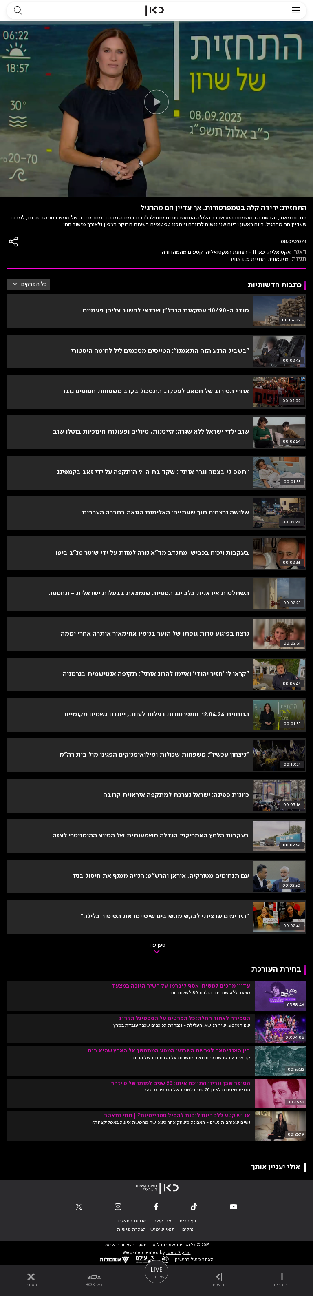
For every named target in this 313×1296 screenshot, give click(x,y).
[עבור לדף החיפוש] (17, 11)
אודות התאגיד (131, 1220)
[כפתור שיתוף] (14, 242)
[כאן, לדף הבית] (154, 10)
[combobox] (28, 284)
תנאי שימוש (162, 1229)
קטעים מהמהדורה (182, 252)
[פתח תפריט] (296, 10)
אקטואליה (279, 252)
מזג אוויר (279, 259)
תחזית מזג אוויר (247, 259)
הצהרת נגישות (131, 1229)
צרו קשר (162, 1220)
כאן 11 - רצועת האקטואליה (235, 252)
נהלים (188, 1229)
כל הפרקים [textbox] (34, 284)
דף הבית (187, 1220)
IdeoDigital (178, 1253)
